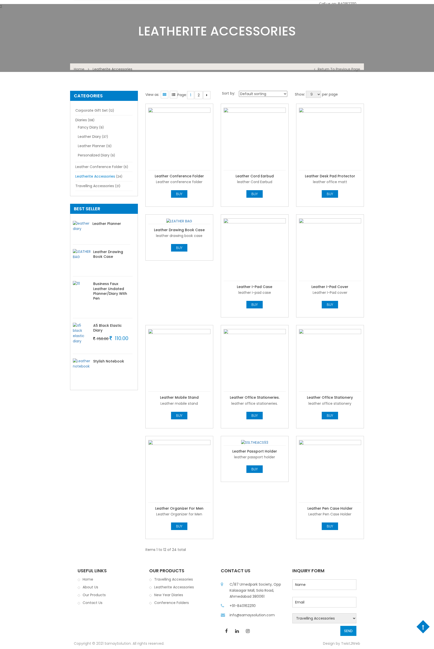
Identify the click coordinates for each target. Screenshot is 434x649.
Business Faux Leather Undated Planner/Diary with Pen (110, 291)
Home (79, 69)
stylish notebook (108, 361)
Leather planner (91, 145)
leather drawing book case (108, 254)
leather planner (106, 223)
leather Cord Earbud (255, 176)
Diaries (81, 120)
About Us (90, 587)
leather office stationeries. (255, 397)
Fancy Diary (88, 127)
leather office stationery (330, 397)
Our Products (94, 594)
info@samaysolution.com (252, 615)
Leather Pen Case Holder (330, 508)
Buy (179, 193)
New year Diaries (168, 594)
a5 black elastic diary (107, 328)
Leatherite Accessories (95, 176)
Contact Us (92, 602)
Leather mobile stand (179, 397)
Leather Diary (89, 136)
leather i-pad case (254, 286)
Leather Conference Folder (99, 166)
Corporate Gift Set (91, 110)
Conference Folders (171, 602)
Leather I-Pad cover (329, 286)
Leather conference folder (179, 176)
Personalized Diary (94, 155)
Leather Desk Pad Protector (330, 176)
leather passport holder (254, 451)
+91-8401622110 (243, 605)
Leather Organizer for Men (179, 508)
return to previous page (339, 69)
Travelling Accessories (94, 185)
